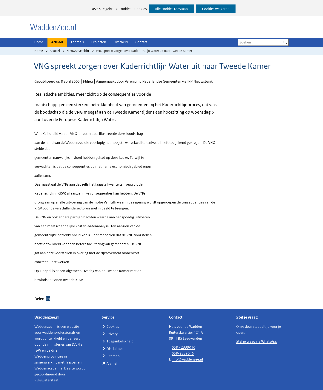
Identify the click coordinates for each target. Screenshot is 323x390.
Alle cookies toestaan (171, 9)
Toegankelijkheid (120, 341)
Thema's (77, 42)
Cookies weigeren (216, 9)
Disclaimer (115, 349)
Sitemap (113, 356)
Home (39, 42)
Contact (141, 42)
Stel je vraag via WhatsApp (256, 341)
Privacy (112, 334)
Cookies (140, 9)
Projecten (98, 42)
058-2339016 (183, 353)
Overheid (121, 42)
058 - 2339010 (183, 347)
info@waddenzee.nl (187, 359)
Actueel (57, 42)
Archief (112, 363)
